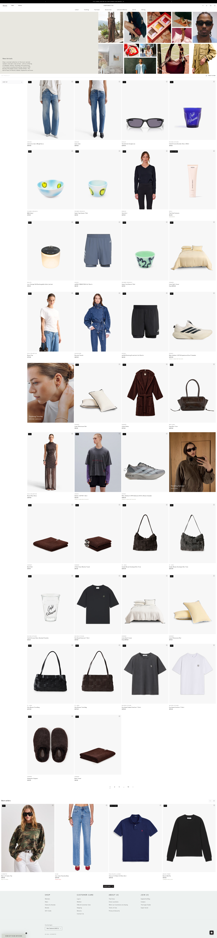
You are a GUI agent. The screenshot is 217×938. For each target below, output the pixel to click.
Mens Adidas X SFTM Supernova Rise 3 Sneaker (182, 355)
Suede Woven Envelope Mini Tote (131, 566)
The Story (112, 898)
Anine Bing (78, 353)
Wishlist (79, 901)
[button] (203, 5)
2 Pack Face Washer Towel (82, 566)
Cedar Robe (125, 426)
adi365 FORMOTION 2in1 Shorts (84, 284)
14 (128, 786)
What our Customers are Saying (118, 904)
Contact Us (80, 913)
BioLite (29, 282)
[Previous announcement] (45, 1)
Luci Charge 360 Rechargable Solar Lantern (40, 284)
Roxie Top (30, 355)
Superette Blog (145, 898)
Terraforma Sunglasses (128, 143)
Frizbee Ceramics (32, 211)
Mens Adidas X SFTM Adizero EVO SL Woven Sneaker (137, 495)
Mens (46, 901)
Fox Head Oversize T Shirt (82, 638)
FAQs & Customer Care (84, 904)
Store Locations (113, 901)
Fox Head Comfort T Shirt (176, 707)
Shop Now (107, 886)
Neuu (170, 211)
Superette (4, 874)
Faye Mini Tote (173, 426)
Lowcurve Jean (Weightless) (35, 143)
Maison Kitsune (32, 636)
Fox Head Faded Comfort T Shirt (131, 707)
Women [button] (5, 5)
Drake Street (167, 874)
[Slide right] (214, 801)
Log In (79, 898)
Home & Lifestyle (50, 904)
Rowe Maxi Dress (32, 495)
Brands (47, 907)
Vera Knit (124, 213)
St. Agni (29, 705)
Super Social (144, 907)
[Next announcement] (171, 1)
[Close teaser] (26, 933)
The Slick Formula (174, 213)
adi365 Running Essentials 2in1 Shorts (133, 355)
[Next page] (133, 787)
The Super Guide (146, 904)
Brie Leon (172, 424)
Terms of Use (113, 907)
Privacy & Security (114, 910)
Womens (47, 898)
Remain (124, 211)
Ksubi (56, 874)
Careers (143, 901)
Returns (79, 910)
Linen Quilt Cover (174, 284)
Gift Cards (48, 910)
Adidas (77, 282)
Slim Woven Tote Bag (33, 707)
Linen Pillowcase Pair (81, 426)
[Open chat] (212, 933)
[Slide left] (210, 801)
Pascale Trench (79, 355)
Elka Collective (32, 353)
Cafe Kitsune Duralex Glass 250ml (179, 143)
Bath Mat (30, 566)
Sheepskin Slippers (32, 778)
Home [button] (20, 5)
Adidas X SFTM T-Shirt (81, 495)
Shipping (79, 907)
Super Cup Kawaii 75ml (81, 213)
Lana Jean (78, 143)
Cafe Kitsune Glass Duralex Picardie (37, 638)
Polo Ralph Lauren (115, 874)
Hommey (171, 282)
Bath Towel (78, 778)
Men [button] (12, 5)
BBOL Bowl (30, 213)
